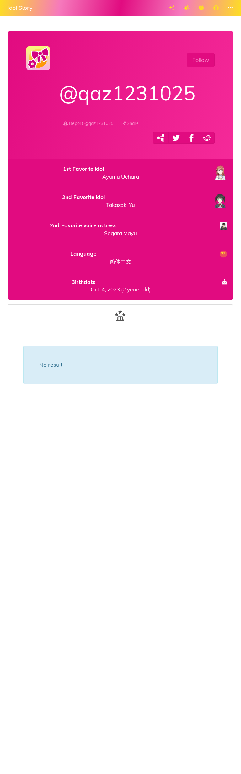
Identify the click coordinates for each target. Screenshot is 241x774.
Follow (200, 59)
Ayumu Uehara (101, 172)
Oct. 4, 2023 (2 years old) (110, 286)
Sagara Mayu (93, 229)
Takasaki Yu (98, 201)
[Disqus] (120, 499)
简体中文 (100, 257)
